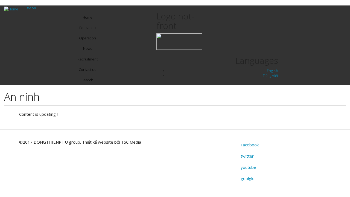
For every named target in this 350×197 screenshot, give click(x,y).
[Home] (13, 9)
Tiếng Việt (270, 75)
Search (87, 79)
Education (87, 27)
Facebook (250, 144)
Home (87, 17)
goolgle (248, 178)
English (272, 70)
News (87, 48)
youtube (248, 167)
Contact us (87, 69)
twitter (247, 156)
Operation (87, 38)
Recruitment (87, 59)
